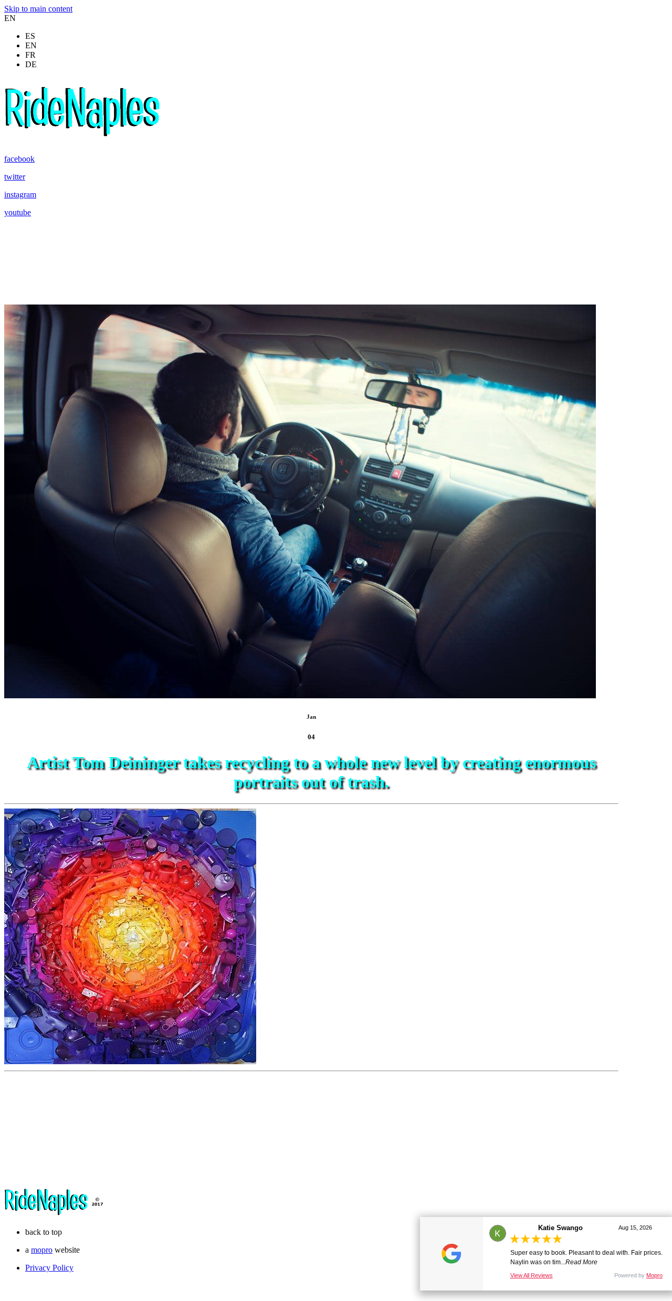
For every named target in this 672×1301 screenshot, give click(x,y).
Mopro (654, 1275)
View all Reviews (531, 1275)
